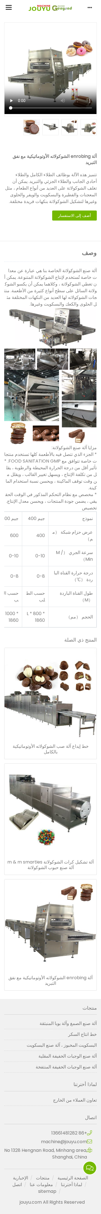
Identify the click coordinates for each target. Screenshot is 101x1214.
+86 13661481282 (69, 1133)
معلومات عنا (41, 1184)
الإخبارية (20, 1178)
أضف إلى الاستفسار (74, 215)
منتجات (43, 1178)
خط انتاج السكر (82, 1034)
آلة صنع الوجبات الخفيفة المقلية (67, 1056)
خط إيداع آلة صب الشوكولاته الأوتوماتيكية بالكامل (51, 749)
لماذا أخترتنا (71, 1184)
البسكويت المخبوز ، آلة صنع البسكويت (62, 1045)
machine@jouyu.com (64, 1141)
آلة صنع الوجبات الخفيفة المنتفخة (66, 1067)
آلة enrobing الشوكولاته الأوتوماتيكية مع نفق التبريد (50, 980)
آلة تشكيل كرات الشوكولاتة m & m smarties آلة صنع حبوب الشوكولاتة (50, 864)
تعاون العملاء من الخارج (75, 1100)
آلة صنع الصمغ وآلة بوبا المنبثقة (68, 1023)
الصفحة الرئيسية (73, 1178)
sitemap (47, 1191)
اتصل (17, 1184)
